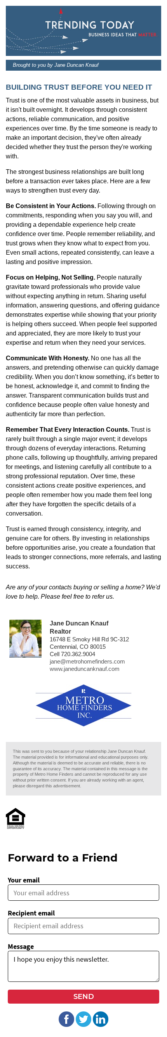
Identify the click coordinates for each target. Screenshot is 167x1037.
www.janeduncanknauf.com (85, 669)
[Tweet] (83, 1024)
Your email (24, 879)
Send (83, 996)
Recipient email (31, 912)
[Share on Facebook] (66, 1024)
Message (21, 946)
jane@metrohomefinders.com (87, 661)
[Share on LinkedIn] (100, 1024)
